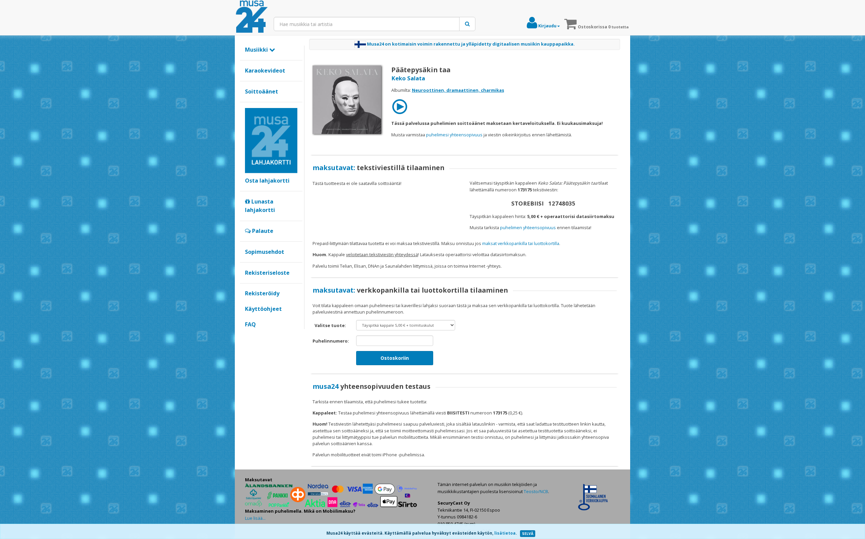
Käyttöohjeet (263, 309)
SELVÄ (527, 533)
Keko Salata (408, 78)
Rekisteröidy (262, 293)
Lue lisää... (255, 518)
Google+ (248, 336)
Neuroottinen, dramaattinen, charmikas (458, 90)
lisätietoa (505, 533)
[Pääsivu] (252, 17)
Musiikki (257, 49)
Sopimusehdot (264, 251)
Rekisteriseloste (267, 272)
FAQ (250, 324)
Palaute (262, 231)
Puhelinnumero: (331, 341)
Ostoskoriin (394, 358)
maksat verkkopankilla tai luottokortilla (520, 243)
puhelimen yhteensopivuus (528, 227)
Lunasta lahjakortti (260, 206)
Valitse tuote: (330, 325)
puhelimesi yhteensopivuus (454, 135)
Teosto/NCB (536, 491)
